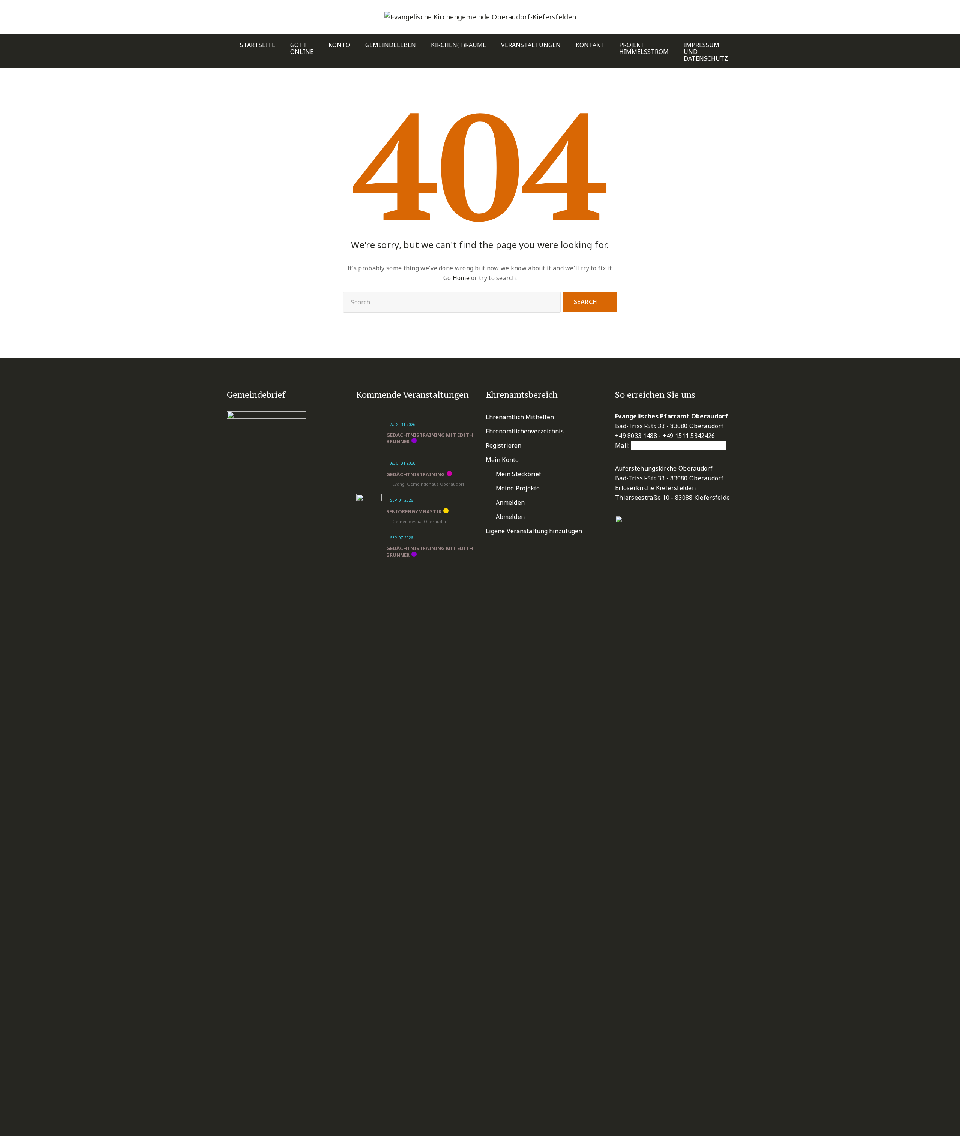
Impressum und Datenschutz (706, 52)
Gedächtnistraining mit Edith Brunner (429, 438)
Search (585, 302)
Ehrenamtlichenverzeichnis (525, 431)
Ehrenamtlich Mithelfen (520, 417)
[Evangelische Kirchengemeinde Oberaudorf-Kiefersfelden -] (480, 16)
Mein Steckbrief (519, 474)
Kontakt (590, 45)
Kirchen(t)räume (458, 45)
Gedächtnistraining (415, 474)
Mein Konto (502, 460)
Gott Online (302, 48)
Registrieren (503, 445)
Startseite (257, 45)
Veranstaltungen (531, 45)
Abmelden (510, 517)
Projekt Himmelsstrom (644, 48)
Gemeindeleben (390, 45)
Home (461, 278)
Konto (339, 45)
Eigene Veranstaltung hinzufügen (534, 531)
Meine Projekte (518, 488)
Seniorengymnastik (413, 511)
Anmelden (510, 502)
